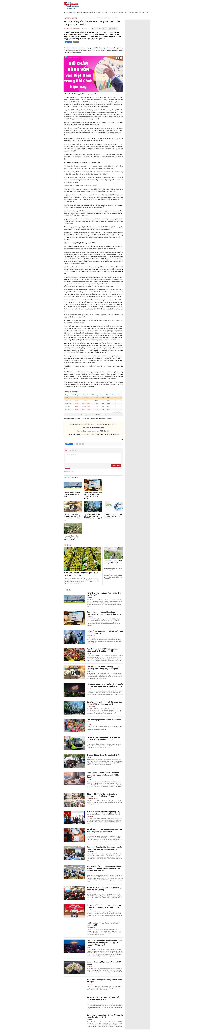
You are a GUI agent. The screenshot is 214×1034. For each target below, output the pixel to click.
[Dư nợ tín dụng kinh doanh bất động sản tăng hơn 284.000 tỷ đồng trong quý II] (93, 506)
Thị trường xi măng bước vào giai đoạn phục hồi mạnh (104, 981)
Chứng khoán (106, 18)
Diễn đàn (89, 724)
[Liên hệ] (83, 444)
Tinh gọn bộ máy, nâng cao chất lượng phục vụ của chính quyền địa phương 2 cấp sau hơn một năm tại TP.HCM (104, 868)
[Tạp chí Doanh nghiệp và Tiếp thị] (71, 5)
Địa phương (90, 834)
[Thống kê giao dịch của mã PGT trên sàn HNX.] (93, 401)
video (126, 12)
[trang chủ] (64, 12)
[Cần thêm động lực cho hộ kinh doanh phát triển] (74, 725)
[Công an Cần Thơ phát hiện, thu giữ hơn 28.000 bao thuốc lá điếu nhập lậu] (74, 800)
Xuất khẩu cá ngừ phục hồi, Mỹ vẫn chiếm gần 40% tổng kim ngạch (105, 632)
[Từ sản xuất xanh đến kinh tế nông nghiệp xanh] (113, 553)
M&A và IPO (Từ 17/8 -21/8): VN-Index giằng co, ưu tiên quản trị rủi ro (113, 516)
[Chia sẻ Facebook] (68, 42)
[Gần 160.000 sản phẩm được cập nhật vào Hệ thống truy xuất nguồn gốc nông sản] (73, 506)
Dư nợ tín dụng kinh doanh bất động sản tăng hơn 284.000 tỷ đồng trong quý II (93, 516)
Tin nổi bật (67, 545)
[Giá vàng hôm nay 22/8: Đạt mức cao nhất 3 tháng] (74, 967)
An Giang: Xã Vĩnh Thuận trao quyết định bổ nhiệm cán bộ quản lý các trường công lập (104, 906)
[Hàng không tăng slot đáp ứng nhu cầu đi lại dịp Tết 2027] (73, 485)
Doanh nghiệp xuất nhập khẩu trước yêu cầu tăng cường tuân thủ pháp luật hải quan (104, 848)
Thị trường (90, 966)
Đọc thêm (67, 590)
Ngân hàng (99, 18)
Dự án (88, 947)
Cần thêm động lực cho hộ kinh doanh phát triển (104, 721)
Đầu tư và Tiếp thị (70, 18)
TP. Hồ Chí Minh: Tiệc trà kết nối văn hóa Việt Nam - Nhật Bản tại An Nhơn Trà (104, 830)
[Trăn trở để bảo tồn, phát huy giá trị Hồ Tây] (74, 761)
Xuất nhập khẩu (91, 635)
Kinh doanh (81, 18)
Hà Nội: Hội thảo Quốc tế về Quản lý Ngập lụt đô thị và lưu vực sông (104, 889)
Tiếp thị (68, 12)
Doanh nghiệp (90, 816)
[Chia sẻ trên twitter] (77, 444)
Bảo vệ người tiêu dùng (92, 798)
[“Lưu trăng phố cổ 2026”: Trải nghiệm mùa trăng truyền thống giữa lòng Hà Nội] (74, 654)
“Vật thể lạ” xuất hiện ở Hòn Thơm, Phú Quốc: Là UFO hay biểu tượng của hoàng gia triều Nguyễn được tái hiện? (104, 943)
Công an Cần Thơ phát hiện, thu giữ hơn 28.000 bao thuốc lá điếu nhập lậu (102, 795)
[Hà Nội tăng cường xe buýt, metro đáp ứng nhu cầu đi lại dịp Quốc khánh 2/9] (74, 743)
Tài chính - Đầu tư (90, 18)
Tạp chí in (130, 12)
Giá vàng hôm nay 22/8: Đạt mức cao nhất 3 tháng (104, 963)
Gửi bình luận (116, 465)
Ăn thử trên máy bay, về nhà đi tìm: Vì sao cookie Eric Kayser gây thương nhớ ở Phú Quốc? (103, 775)
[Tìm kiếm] (147, 13)
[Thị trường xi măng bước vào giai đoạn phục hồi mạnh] (74, 985)
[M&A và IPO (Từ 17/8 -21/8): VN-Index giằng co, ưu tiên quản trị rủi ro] (114, 506)
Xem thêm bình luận (68, 471)
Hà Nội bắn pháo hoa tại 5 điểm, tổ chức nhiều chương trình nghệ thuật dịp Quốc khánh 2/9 (105, 685)
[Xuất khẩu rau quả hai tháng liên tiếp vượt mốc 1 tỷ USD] (82, 559)
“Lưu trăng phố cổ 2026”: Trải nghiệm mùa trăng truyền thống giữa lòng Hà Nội (103, 650)
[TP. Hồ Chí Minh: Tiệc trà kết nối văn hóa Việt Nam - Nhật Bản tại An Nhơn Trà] (74, 835)
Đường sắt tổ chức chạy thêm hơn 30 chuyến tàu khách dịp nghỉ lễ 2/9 (71, 537)
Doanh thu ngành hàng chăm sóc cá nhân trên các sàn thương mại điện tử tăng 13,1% (93, 495)
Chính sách (115, 18)
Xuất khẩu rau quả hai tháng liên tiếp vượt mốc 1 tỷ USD (81, 574)
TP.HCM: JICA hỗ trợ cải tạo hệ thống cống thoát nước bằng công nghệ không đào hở (103, 813)
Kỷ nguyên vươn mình (138, 12)
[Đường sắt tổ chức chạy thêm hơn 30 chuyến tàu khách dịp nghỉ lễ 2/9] (73, 528)
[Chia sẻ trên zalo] (80, 444)
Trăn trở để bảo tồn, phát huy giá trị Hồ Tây (103, 755)
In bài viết (76, 42)
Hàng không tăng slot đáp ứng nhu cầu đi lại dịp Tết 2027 (72, 494)
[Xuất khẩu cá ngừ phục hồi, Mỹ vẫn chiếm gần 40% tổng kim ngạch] (74, 637)
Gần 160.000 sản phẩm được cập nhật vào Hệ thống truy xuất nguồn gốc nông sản (72, 517)
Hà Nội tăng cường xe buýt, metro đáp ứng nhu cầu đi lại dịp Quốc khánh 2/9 (103, 738)
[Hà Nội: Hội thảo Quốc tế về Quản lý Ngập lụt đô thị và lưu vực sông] (74, 893)
